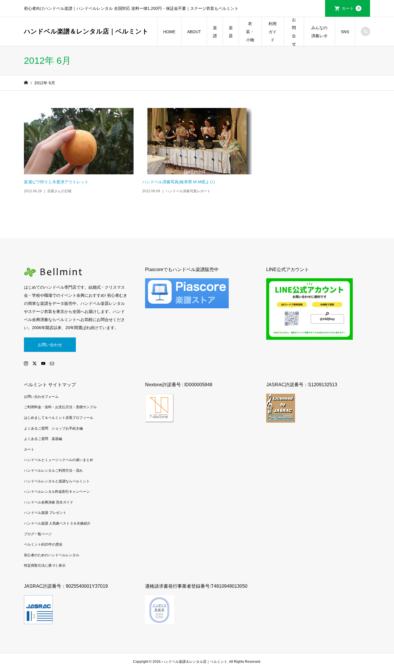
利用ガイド (273, 31)
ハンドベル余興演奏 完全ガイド (48, 502)
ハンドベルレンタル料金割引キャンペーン (57, 492)
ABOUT (194, 31)
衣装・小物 (250, 31)
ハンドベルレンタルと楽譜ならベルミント (57, 481)
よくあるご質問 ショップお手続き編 (53, 428)
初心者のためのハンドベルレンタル (51, 555)
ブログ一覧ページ (38, 534)
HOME (169, 31)
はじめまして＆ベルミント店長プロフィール (58, 418)
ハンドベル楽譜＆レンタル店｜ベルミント (86, 31)
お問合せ (294, 31)
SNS (345, 31)
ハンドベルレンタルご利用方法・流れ (53, 471)
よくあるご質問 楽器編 (43, 439)
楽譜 (215, 31)
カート (351, 8)
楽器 (231, 31)
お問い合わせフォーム (41, 397)
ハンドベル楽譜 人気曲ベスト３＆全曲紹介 (57, 523)
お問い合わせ (50, 344)
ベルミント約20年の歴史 (43, 544)
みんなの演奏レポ (319, 31)
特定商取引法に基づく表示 (44, 565)
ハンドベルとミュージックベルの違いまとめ (58, 460)
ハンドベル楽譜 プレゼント (45, 513)
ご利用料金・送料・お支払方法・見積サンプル (60, 407)
